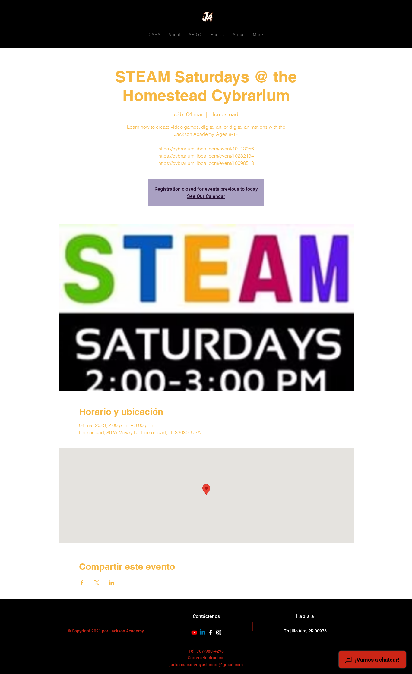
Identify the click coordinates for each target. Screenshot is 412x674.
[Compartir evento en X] (97, 582)
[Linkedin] (202, 632)
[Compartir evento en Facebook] (82, 582)
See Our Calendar (206, 196)
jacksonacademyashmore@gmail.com (206, 664)
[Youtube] (194, 632)
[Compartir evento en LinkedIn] (111, 582)
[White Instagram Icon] (218, 632)
